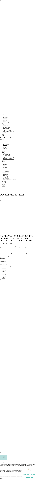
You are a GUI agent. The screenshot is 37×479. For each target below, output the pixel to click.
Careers (4, 143)
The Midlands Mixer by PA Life (7, 130)
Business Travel (5, 115)
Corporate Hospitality (6, 116)
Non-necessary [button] (2, 472)
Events (3, 124)
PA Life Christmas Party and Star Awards (8, 131)
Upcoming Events (5, 125)
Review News (5, 120)
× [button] (36, 467)
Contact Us (3, 135)
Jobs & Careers (4, 132)
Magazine (3, 123)
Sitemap (3, 272)
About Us (3, 134)
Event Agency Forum (6, 129)
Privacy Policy (4, 270)
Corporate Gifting (5, 117)
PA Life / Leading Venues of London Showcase (9, 157)
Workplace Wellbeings (6, 122)
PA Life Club (4, 160)
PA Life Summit (5, 153)
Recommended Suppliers (5, 150)
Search (1, 139)
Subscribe (3, 136)
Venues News (4, 121)
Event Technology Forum (6, 126)
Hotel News (4, 119)
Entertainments (5, 118)
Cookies (3, 271)
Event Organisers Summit (6, 127)
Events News (4, 146)
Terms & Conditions (5, 269)
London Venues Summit (6, 128)
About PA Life (4, 268)
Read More (1, 478)
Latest (3, 114)
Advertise (3, 133)
